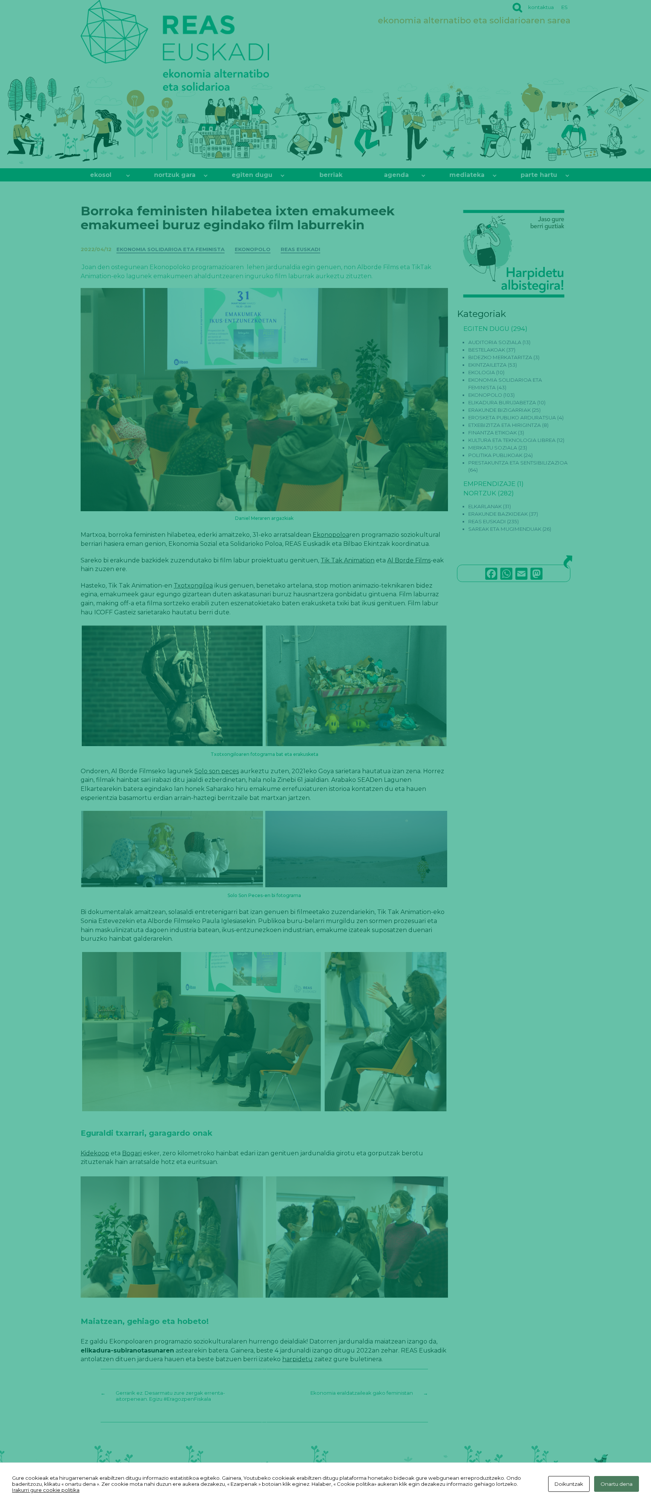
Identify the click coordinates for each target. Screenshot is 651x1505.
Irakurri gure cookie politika (45, 1490)
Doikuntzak (569, 1484)
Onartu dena (617, 1484)
